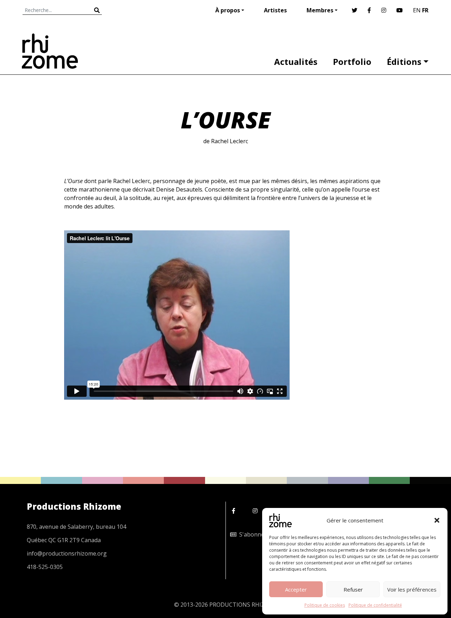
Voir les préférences (412, 589)
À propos (227, 10)
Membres (320, 10)
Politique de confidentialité (375, 605)
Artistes (275, 10)
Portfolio (352, 61)
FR (425, 10)
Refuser (353, 589)
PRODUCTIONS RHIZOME (243, 604)
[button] (436, 520)
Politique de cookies (324, 605)
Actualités (295, 61)
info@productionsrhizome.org (67, 553)
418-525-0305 (45, 567)
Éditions (404, 61)
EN (417, 10)
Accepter (296, 589)
